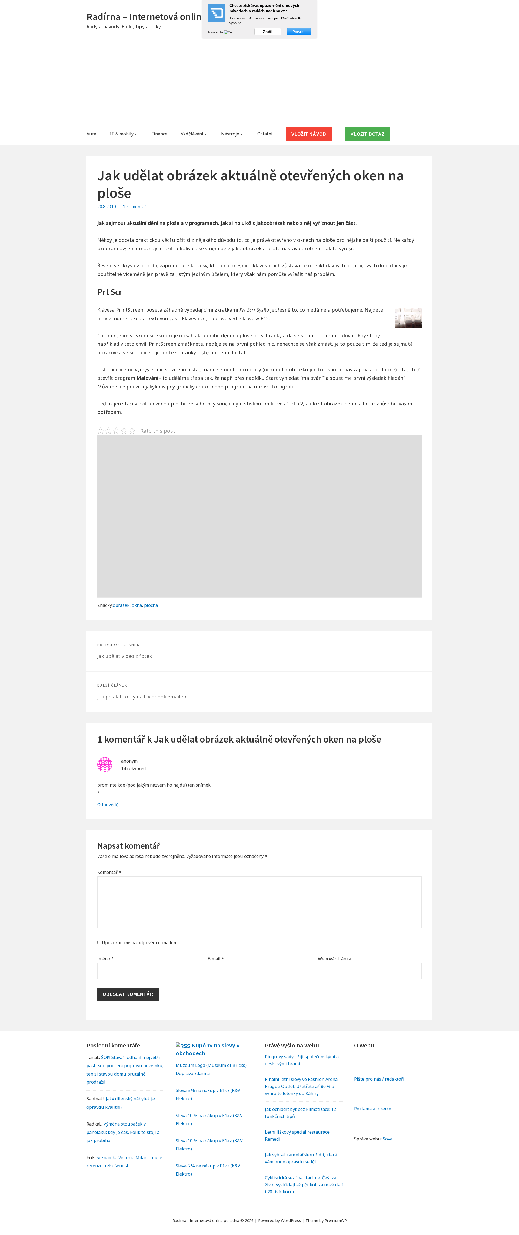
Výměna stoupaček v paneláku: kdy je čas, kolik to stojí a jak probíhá (122, 1132)
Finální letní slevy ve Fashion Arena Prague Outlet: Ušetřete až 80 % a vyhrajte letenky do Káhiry (301, 1086)
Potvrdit (298, 31)
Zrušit (268, 31)
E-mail (216, 959)
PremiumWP (336, 1220)
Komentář (109, 872)
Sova (387, 1139)
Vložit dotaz (367, 134)
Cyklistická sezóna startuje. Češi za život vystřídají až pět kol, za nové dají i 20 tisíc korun (304, 1185)
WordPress (291, 1220)
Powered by (216, 32)
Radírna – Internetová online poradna (165, 17)
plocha (151, 605)
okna (137, 605)
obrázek (121, 605)
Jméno (105, 959)
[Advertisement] (259, 82)
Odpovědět (108, 805)
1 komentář (134, 206)
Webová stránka (334, 959)
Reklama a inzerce (372, 1109)
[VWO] (229, 32)
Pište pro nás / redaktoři (379, 1079)
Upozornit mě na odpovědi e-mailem (139, 943)
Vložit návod (308, 134)
